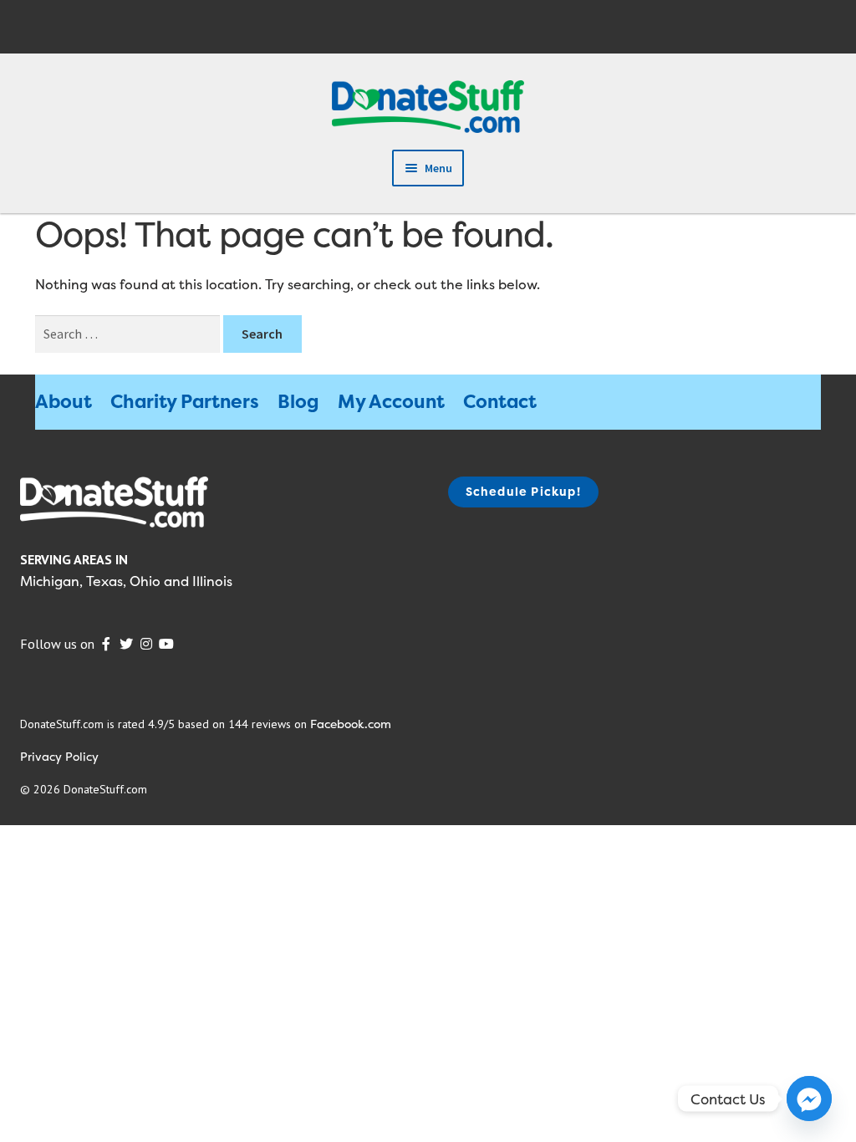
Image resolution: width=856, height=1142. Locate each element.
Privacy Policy (59, 756)
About (63, 401)
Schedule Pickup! (523, 491)
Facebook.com (350, 724)
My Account (391, 401)
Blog (298, 401)
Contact (500, 401)
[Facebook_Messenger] (809, 1098)
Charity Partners (184, 401)
